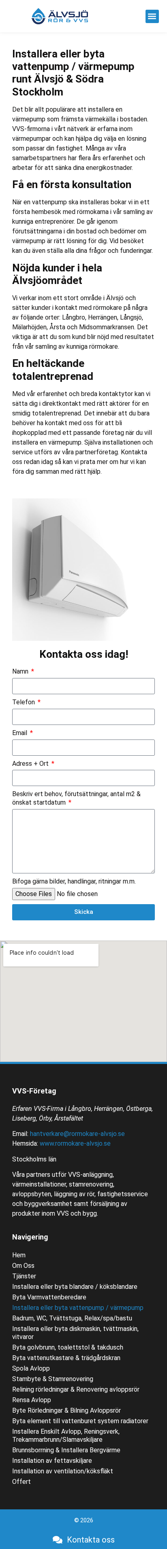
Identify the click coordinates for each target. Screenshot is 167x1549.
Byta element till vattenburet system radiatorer (80, 1421)
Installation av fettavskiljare (52, 1460)
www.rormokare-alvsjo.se (75, 1143)
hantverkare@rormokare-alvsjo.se (77, 1134)
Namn (21, 671)
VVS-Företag (34, 1091)
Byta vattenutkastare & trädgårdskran (66, 1358)
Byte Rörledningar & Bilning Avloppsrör (66, 1410)
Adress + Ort (31, 763)
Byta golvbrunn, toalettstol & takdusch (67, 1347)
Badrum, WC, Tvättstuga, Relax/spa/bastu (72, 1318)
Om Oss (23, 1265)
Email (20, 733)
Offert (21, 1481)
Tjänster (24, 1276)
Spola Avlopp (31, 1368)
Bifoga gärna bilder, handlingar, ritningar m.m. (74, 881)
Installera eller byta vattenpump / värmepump (77, 1308)
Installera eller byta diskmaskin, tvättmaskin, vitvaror (75, 1333)
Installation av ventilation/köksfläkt (62, 1471)
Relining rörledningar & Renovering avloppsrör (75, 1389)
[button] (152, 16)
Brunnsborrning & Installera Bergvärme (66, 1450)
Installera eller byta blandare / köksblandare (74, 1286)
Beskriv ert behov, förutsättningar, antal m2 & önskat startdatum (76, 798)
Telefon (24, 702)
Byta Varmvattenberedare (49, 1297)
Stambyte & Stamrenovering (52, 1379)
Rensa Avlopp (31, 1400)
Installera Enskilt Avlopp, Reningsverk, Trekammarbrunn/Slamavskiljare (66, 1435)
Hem (19, 1255)
